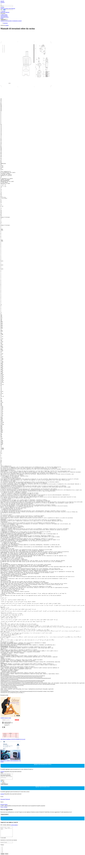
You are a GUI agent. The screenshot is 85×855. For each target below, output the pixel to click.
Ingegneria (5, 23)
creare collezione (4, 784)
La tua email (3, 837)
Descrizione (5, 775)
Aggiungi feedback (4, 814)
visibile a (2, 780)
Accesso (2, 7)
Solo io (3, 782)
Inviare (6, 853)
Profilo (2, 18)
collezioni (7, 12)
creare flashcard (11, 8)
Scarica (2, 761)
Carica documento (4, 8)
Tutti (3, 781)
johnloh (6, 25)
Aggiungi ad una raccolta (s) (7, 20)
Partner (6, 804)
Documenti (3, 799)
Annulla (2, 853)
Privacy (2, 806)
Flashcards (3, 12)
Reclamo (2, 804)
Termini (5, 806)
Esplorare (3, 2)
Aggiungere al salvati (17, 20)
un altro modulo (14, 824)
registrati (2, 771)
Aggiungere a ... (4, 19)
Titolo (2, 772)
